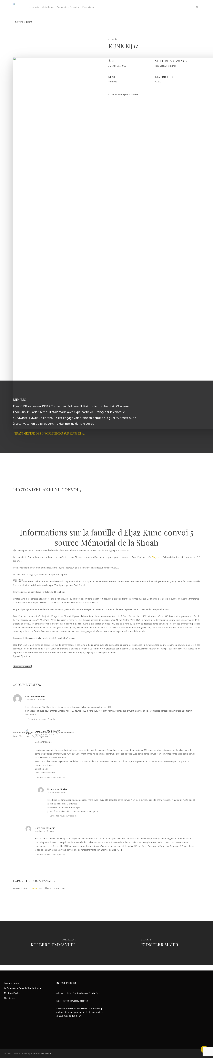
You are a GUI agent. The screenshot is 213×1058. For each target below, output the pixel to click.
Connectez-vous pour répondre (51, 777)
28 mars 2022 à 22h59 (56, 792)
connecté (33, 888)
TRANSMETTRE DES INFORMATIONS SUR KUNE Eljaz (49, 433)
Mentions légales (12, 993)
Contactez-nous (11, 983)
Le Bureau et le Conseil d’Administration (22, 988)
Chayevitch (157, 557)
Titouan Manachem (42, 1053)
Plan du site (9, 998)
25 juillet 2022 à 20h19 (44, 831)
